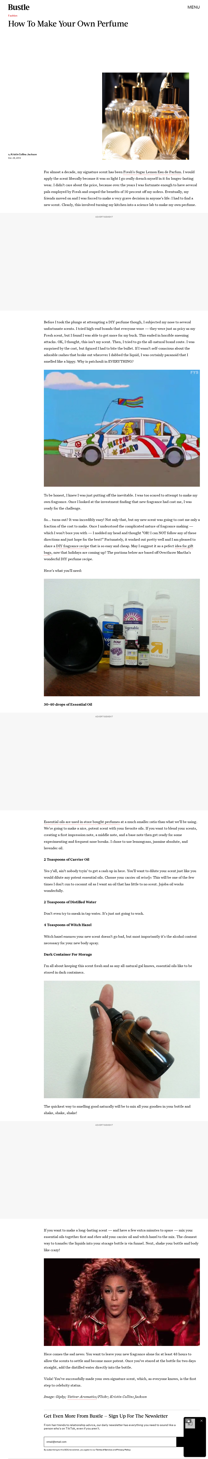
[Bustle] (18, 7)
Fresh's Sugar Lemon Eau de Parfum (152, 171)
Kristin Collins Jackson (24, 154)
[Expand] (188, 1420)
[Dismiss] (201, 1420)
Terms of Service (104, 1449)
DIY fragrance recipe (72, 546)
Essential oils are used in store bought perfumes (82, 821)
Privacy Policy (123, 1449)
